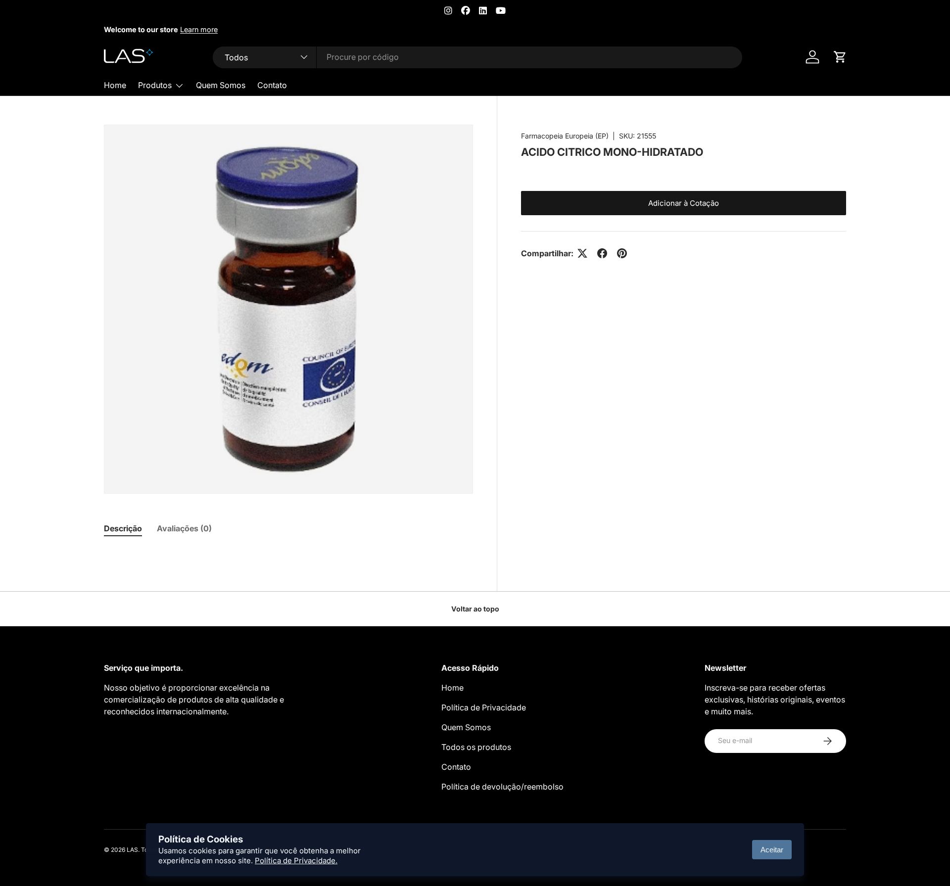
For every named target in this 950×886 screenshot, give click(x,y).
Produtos (155, 85)
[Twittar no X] (582, 253)
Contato (272, 85)
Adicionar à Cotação (683, 203)
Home (115, 85)
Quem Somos (220, 85)
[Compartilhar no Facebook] (602, 253)
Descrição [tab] (123, 528)
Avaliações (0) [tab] (184, 528)
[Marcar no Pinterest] (622, 253)
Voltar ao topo (475, 609)
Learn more (199, 29)
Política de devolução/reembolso (502, 787)
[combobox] (477, 57)
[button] (840, 57)
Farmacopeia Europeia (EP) (565, 136)
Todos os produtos (476, 747)
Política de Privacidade (483, 707)
